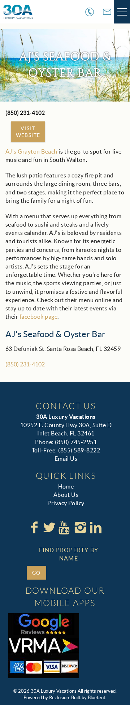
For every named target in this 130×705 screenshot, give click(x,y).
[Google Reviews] (43, 624)
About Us (66, 494)
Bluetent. (97, 697)
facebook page (38, 316)
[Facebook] (34, 527)
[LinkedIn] (95, 527)
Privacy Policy (65, 503)
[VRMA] (43, 646)
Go (36, 573)
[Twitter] (49, 527)
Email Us (66, 458)
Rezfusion (59, 697)
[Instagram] (80, 527)
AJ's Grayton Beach (31, 151)
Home (66, 486)
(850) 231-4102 (25, 364)
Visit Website (28, 131)
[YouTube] (65, 527)
